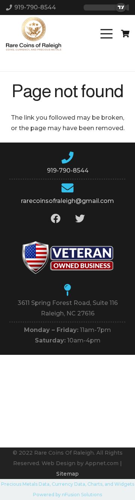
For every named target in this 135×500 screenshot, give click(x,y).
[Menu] (106, 33)
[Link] (33, 34)
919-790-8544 (67, 170)
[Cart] (125, 34)
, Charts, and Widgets (109, 484)
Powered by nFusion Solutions (67, 494)
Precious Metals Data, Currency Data (43, 484)
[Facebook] (55, 218)
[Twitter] (80, 218)
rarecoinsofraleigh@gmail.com (67, 200)
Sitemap (67, 473)
